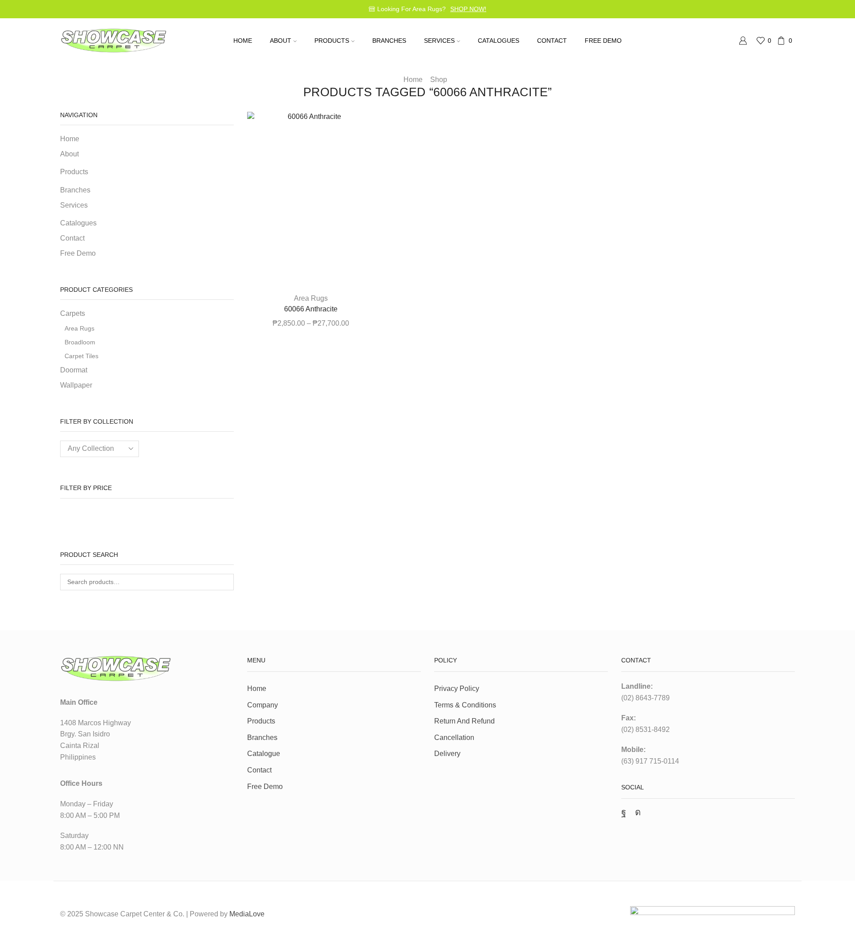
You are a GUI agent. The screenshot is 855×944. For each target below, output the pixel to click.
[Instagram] (638, 812)
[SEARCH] (225, 582)
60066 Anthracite (311, 309)
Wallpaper (76, 385)
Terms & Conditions (465, 705)
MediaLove (247, 914)
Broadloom (80, 342)
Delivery (447, 753)
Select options (311, 272)
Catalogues (498, 40)
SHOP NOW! (468, 8)
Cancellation (454, 737)
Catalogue (263, 753)
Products (261, 721)
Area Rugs (311, 298)
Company (262, 705)
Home (242, 40)
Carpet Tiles (81, 356)
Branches (389, 40)
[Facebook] (623, 812)
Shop (438, 79)
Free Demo (603, 40)
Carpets (72, 313)
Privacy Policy (456, 688)
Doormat (73, 370)
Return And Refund (464, 721)
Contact (552, 40)
